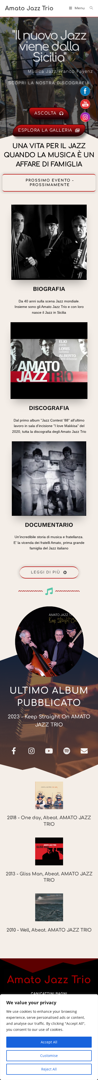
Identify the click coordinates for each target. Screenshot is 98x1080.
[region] (49, 1037)
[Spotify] (67, 751)
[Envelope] (84, 751)
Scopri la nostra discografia (49, 82)
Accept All (49, 1042)
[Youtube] (49, 751)
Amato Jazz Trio (29, 8)
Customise (49, 1055)
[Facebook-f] (14, 751)
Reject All (49, 1069)
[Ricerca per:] (89, 8)
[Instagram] (31, 751)
